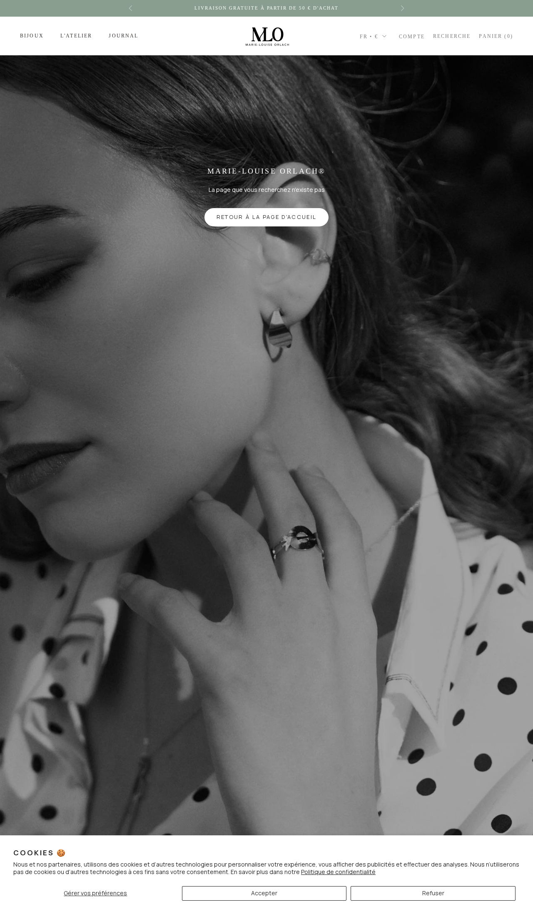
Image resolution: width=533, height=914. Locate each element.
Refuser (433, 893)
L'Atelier (76, 36)
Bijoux (32, 36)
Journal (123, 36)
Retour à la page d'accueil (267, 217)
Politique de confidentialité (338, 872)
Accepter (264, 893)
